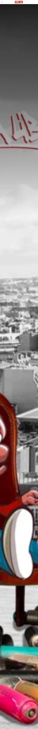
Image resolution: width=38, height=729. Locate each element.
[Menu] (2, 2)
